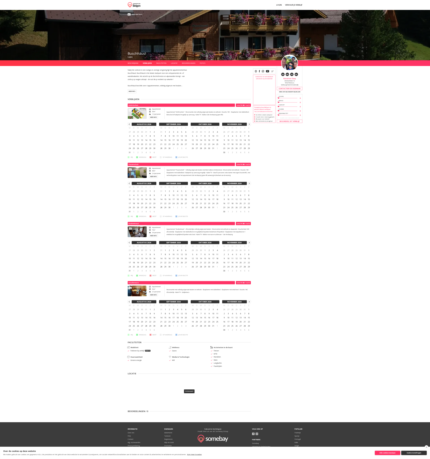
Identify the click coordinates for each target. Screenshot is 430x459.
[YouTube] (267, 71)
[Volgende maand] (249, 124)
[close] (426, 447)
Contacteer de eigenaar (289, 88)
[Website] (256, 71)
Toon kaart (189, 391)
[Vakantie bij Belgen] (134, 5)
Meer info (132, 91)
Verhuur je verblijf (293, 5)
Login (279, 5)
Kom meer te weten (194, 454)
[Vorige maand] (129, 124)
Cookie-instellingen (414, 453)
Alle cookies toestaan (387, 453)
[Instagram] (263, 71)
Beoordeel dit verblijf (290, 121)
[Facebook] (259, 71)
